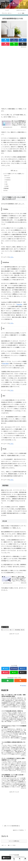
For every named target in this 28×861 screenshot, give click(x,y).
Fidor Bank (5, 363)
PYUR (7, 186)
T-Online (8, 177)
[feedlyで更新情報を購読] (7, 680)
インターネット (6, 629)
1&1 (7, 184)
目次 (12, 170)
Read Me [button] (7, 857)
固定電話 (6, 188)
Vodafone (8, 179)
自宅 (23, 629)
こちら (11, 257)
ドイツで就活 (5, 627)
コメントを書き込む (14, 841)
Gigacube (19, 304)
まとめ (5, 190)
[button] (25, 418)
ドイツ (12, 629)
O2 (6, 182)
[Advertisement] (14, 63)
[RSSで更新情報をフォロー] (20, 680)
